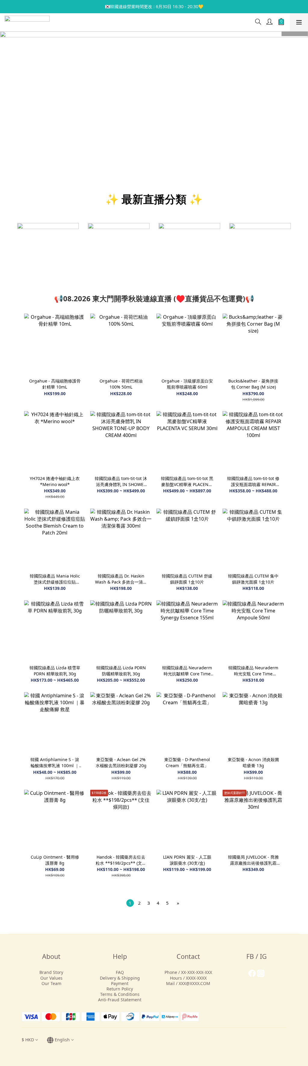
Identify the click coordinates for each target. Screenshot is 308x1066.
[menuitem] (130, 903)
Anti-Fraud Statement (119, 999)
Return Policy (119, 989)
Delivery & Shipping (120, 978)
